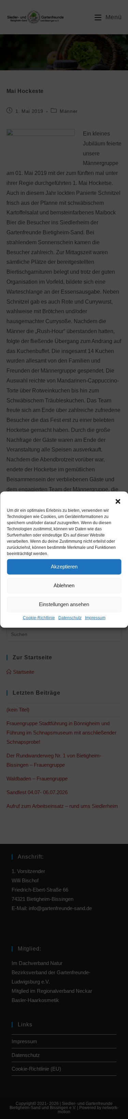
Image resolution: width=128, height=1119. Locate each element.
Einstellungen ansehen (64, 604)
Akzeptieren (64, 566)
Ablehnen (64, 585)
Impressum (95, 617)
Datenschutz (70, 617)
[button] (117, 501)
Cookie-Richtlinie (39, 617)
